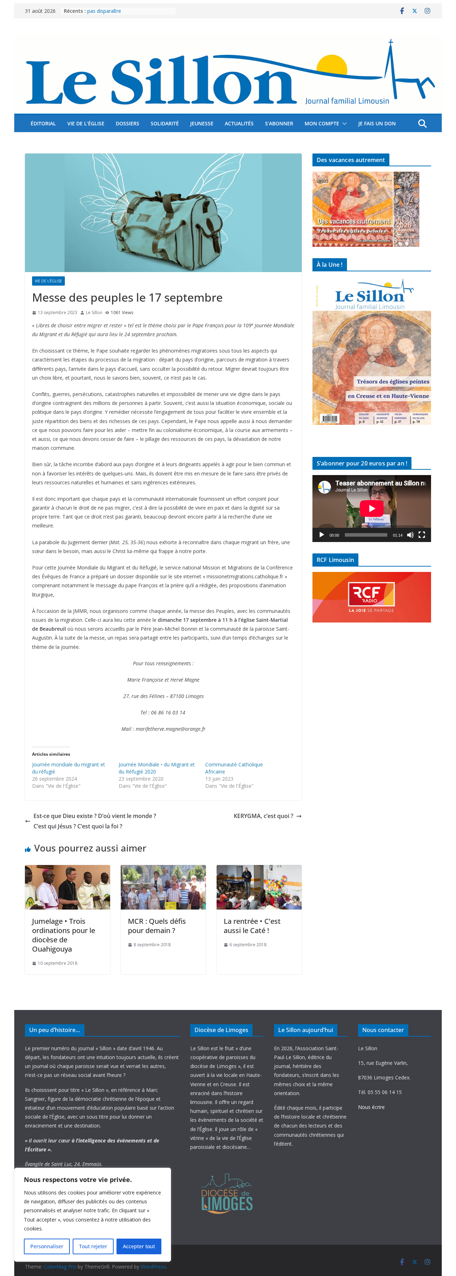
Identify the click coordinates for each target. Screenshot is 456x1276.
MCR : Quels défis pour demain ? (157, 925)
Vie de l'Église (48, 280)
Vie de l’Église (85, 123)
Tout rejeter (93, 1246)
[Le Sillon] (228, 40)
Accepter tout (139, 1246)
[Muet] (410, 534)
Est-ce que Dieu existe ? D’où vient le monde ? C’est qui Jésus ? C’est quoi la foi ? (94, 821)
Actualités (239, 123)
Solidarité (165, 123)
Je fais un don (377, 123)
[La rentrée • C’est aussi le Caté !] (259, 870)
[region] (92, 1215)
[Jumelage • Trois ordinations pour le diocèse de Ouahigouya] (67, 870)
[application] (371, 508)
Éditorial (43, 123)
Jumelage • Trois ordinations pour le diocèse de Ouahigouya (63, 935)
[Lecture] (321, 534)
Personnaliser (46, 1246)
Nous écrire (371, 1107)
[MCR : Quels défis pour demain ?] (163, 870)
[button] (343, 124)
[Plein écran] (421, 534)
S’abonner (279, 123)
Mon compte (322, 123)
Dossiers (127, 123)
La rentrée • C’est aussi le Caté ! (252, 925)
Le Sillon (94, 312)
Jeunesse (201, 123)
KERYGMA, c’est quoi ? (263, 816)
